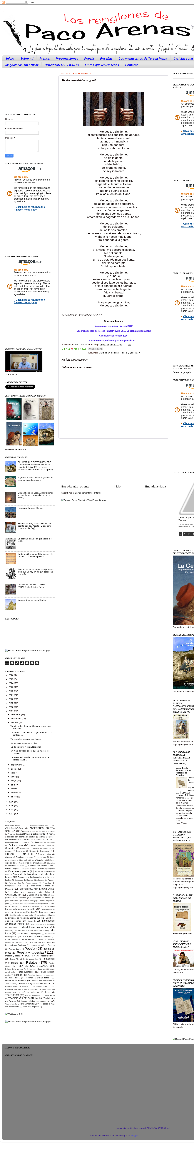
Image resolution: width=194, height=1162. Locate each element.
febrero (15, 793)
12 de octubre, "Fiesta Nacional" (25, 747)
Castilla (48, 845)
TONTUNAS (12, 995)
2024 (11, 683)
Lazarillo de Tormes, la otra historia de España (183, 771)
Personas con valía (37, 945)
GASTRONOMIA (13, 895)
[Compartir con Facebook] (98, 348)
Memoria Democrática (23, 930)
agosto (14, 769)
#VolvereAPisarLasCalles (39, 825)
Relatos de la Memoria (14, 969)
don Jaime (25, 860)
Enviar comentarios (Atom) (88, 493)
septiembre (16, 765)
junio (13, 777)
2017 (11, 711)
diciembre (16, 714)
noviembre (16, 718)
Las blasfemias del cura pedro (21, 915)
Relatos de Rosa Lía (36, 969)
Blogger (134, 1135)
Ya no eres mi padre (31, 1007)
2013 (11, 814)
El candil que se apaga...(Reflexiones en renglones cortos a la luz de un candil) (35, 495)
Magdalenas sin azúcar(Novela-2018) (113, 326)
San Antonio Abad (39, 986)
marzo (14, 789)
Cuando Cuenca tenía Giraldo (32, 600)
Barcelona (51, 842)
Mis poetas (12, 937)
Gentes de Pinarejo (28, 901)
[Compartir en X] (95, 348)
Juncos (52, 903)
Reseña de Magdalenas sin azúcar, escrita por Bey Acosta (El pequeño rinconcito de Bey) (35, 525)
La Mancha (47, 906)
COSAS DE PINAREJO (19, 854)
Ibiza (33, 903)
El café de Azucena (16, 866)
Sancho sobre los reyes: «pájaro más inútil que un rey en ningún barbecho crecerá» (36, 571)
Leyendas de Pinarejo (17, 918)
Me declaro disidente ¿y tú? (23, 743)
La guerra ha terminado (30, 906)
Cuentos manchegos (24, 857)
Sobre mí (26, 58)
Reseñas (106, 58)
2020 (11, 699)
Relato (14, 962)
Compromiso (34, 848)
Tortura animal (49, 995)
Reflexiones (48, 958)
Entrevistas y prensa (18, 871)
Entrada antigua (155, 486)
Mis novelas (22, 934)
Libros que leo (37, 918)
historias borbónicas (20, 903)
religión (7, 975)
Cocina (22, 848)
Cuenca (8, 857)
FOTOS (50, 888)
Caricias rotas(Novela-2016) (113, 336)
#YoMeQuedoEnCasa (14, 828)
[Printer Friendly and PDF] (74, 349)
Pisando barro (14, 949)
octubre (15, 723)
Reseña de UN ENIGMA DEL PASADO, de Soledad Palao (31, 586)
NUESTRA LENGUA (41, 936)
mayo (14, 781)
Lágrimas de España (23, 912)
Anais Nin (11, 834)
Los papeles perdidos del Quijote (42, 924)
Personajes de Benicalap (15, 945)
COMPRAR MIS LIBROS (62, 65)
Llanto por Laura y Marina (30, 508)
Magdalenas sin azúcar (21, 65)
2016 (11, 802)
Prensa (45, 58)
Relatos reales (46, 972)
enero (14, 797)
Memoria (8, 930)
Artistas (25, 842)
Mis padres (37, 934)
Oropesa (41, 939)
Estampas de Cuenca (24, 880)
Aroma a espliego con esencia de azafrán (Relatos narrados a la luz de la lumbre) (30, 840)
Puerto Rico (14, 959)
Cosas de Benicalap (39, 851)
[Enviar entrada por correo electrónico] (129, 344)
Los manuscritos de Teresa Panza (143, 58)
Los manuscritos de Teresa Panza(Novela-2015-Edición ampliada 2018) (114, 331)
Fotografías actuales (14, 886)
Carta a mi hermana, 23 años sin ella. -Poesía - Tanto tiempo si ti (36, 555)
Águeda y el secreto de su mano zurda (38, 831)
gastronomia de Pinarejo (15, 898)
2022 (11, 691)
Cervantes (10, 848)
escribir (37, 871)
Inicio (10, 58)
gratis (7, 903)
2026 (11, 675)
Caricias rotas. (35, 845)
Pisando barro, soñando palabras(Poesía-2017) (113, 340)
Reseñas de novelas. (15, 980)
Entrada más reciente (75, 486)
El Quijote (51, 868)
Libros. (30, 921)
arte (16, 842)
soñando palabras (30, 992)
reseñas (17, 974)
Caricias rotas (16, 845)
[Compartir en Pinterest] (101, 348)
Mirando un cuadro (41, 930)
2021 (11, 695)
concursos (47, 848)
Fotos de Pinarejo (24, 892)
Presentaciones (67, 58)
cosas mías (45, 854)
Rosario (25, 986)
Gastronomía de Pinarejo (41, 898)
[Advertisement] (113, 462)
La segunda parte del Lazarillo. (20, 909)
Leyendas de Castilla (46, 915)
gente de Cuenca (11, 901)
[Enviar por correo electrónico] (89, 348)
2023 (11, 687)
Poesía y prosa (12, 956)
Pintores (51, 945)
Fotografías (47, 883)
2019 (11, 703)
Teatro (47, 992)
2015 (11, 806)
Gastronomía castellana (38, 895)
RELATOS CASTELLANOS (32, 965)
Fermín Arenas (32, 883)
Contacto (131, 65)
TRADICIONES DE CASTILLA (23, 998)
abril (13, 785)
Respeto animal (11, 986)
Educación (51, 863)
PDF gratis (46, 942)
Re (24, 959)
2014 (11, 810)
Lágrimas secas (47, 912)
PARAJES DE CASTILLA (26, 942)
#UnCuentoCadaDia (12, 825)
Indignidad (42, 903)
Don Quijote (37, 860)
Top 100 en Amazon (32, 995)
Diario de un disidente (109, 353)
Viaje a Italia (9, 1004)
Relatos (31, 962)
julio (13, 773)
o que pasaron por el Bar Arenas (19, 939)
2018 (11, 707)
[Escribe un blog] (92, 348)
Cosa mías (20, 851)
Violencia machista (26, 1004)
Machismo (13, 927)
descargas (41, 857)
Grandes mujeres (45, 901)
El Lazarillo (39, 868)
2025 (11, 679)
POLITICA (30, 956)
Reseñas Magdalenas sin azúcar (34, 983)
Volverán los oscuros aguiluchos (25, 739)
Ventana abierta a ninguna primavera (36, 1001)
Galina (47, 892)
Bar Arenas (36, 842)
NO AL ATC (24, 937)
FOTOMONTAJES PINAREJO (31, 889)
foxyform (55, 1121)
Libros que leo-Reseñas (102, 65)
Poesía (89, 58)
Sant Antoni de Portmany (28, 989)
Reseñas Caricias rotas (37, 978)
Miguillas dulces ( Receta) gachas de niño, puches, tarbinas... (35, 478)
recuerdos (33, 959)
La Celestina (13, 906)
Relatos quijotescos (25, 972)
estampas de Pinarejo (45, 880)
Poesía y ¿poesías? (130, 353)
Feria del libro (15, 883)
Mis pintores (50, 934)
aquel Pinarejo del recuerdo (31, 834)
